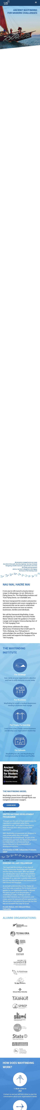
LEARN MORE (11, 805)
